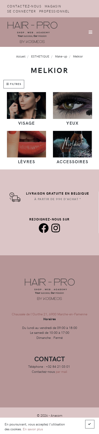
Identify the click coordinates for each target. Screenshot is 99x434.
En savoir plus (33, 429)
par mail (61, 371)
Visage (26, 123)
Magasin (53, 6)
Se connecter (21, 11)
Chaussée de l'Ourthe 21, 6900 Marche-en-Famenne (49, 314)
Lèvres (26, 161)
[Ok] (89, 424)
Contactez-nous (24, 6)
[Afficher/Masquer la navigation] (90, 32)
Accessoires (72, 161)
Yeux (72, 123)
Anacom (56, 415)
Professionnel (54, 11)
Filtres (15, 84)
